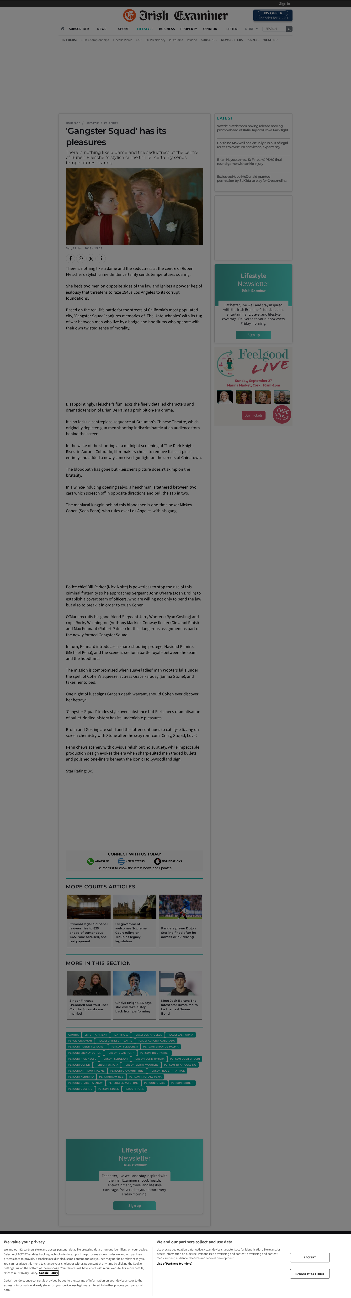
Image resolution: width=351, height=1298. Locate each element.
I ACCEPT (310, 1257)
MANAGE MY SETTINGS (309, 1274)
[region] (175, 1266)
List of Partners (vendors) (174, 1264)
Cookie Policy (48, 1273)
